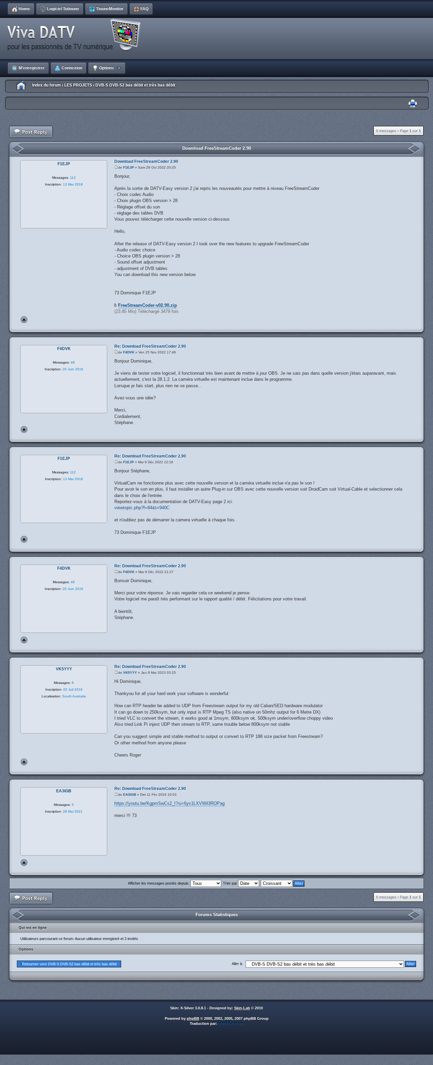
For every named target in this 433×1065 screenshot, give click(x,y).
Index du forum (46, 85)
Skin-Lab (242, 1008)
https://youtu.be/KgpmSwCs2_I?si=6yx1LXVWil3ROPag (169, 803)
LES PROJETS (78, 85)
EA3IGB (129, 794)
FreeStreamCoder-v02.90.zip (147, 305)
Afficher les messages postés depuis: (159, 883)
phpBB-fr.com (230, 1023)
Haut (24, 319)
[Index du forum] (76, 35)
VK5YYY (130, 672)
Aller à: (237, 964)
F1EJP (128, 167)
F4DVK (128, 352)
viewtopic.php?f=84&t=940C (141, 507)
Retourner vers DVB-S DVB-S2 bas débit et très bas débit (69, 964)
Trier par (230, 883)
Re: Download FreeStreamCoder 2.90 (150, 346)
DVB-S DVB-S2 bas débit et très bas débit (135, 85)
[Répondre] (31, 132)
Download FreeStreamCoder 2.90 (216, 148)
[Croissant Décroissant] (283, 883)
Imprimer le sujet (413, 103)
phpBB (193, 1018)
